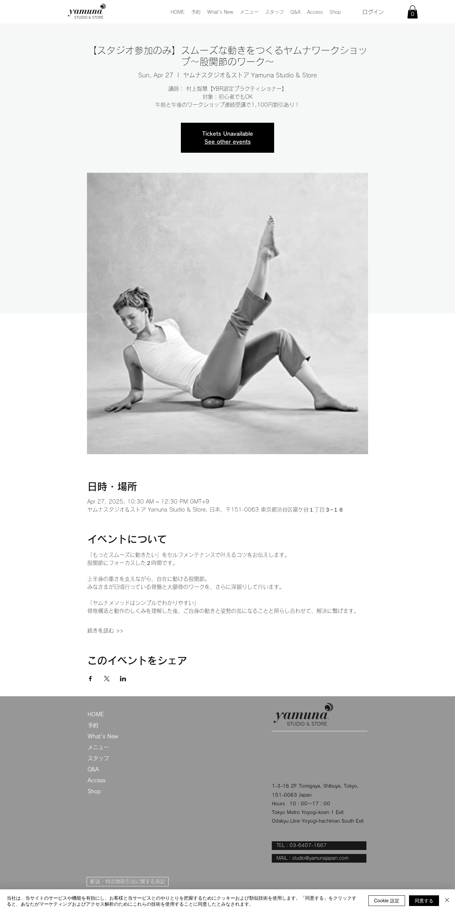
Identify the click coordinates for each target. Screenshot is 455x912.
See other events (228, 141)
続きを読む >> (105, 630)
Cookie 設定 (386, 900)
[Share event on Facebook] (90, 678)
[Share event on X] (107, 678)
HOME (96, 714)
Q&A (93, 769)
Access (97, 780)
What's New (103, 736)
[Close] (447, 901)
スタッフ (98, 758)
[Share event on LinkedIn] (123, 678)
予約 (93, 725)
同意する (424, 900)
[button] (249, 12)
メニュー (98, 747)
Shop (94, 791)
